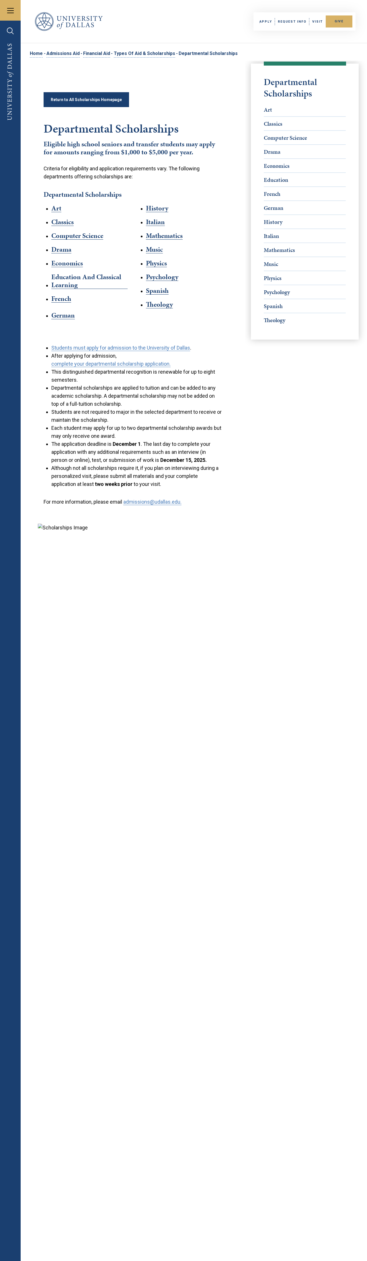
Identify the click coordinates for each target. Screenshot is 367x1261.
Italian (271, 236)
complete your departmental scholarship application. (111, 364)
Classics (273, 124)
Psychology (277, 292)
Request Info (292, 21)
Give (339, 21)
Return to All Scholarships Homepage (86, 99)
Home (36, 53)
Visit (317, 21)
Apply (265, 21)
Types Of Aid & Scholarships (144, 53)
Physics (273, 278)
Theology (274, 320)
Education (276, 180)
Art (268, 110)
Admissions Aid (63, 53)
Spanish (273, 306)
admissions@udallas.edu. (152, 502)
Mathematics (279, 250)
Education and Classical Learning (86, 281)
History (273, 222)
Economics (277, 166)
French (272, 194)
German (273, 208)
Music (271, 264)
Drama (272, 152)
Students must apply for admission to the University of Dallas (120, 348)
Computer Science (285, 138)
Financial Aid (96, 53)
